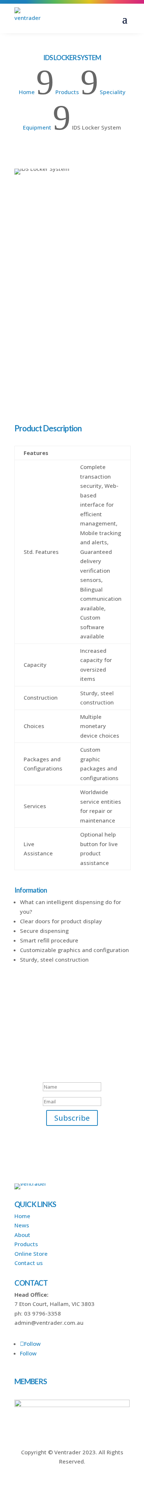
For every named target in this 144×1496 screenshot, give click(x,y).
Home (22, 1216)
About (22, 1234)
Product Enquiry (45, 384)
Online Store (31, 1253)
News (21, 1225)
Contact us (28, 1262)
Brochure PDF (41, 403)
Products (26, 1244)
